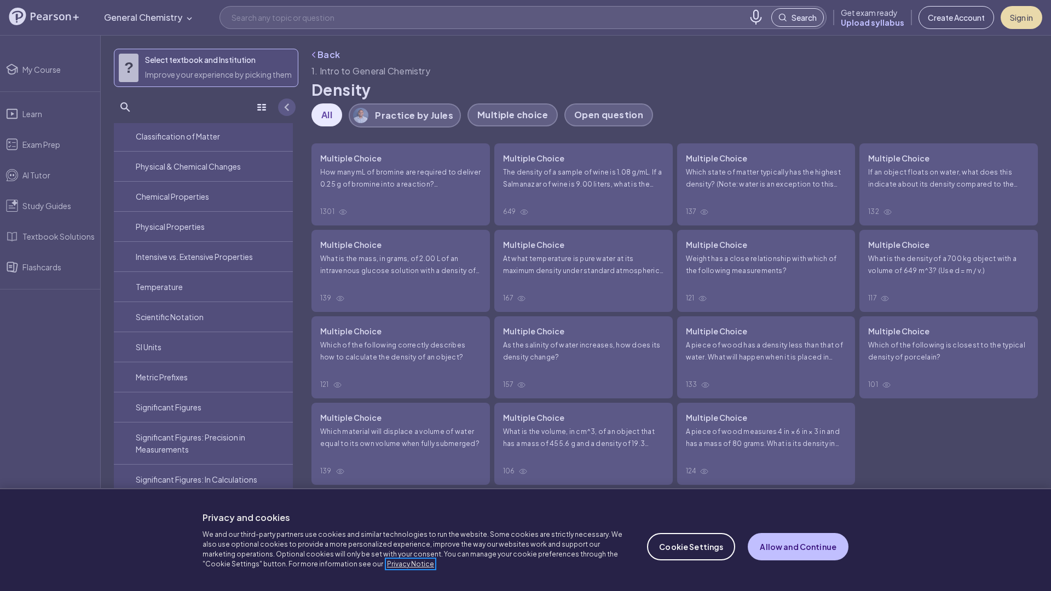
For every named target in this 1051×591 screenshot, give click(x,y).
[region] (525, 539)
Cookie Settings (691, 547)
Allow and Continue (798, 547)
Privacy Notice (410, 564)
